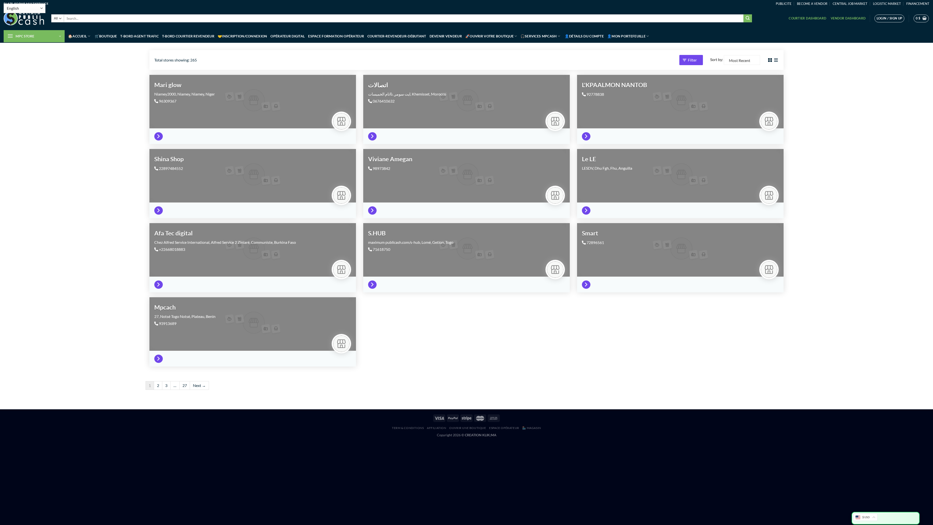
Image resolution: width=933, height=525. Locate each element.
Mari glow (167, 84)
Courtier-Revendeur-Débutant (396, 36)
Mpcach (165, 307)
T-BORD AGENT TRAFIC (139, 36)
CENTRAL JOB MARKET (850, 4)
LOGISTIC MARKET (887, 4)
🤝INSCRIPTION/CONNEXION (242, 36)
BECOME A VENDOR (812, 4)
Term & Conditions (408, 428)
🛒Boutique (106, 36)
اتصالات (378, 84)
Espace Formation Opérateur (336, 36)
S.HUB (377, 233)
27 (184, 385)
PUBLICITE (784, 4)
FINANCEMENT (917, 4)
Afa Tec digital (173, 233)
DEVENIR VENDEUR (446, 36)
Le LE (589, 159)
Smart (590, 233)
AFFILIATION (436, 428)
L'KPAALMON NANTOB (614, 84)
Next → (199, 385)
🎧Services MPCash (538, 36)
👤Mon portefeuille (626, 36)
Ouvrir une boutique (467, 428)
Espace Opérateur (504, 428)
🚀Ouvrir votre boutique (489, 36)
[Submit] (747, 18)
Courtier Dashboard (807, 18)
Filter (692, 60)
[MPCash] (24, 18)
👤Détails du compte (584, 36)
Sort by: (716, 59)
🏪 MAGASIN (531, 428)
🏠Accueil (77, 36)
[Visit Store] (159, 135)
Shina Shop (169, 159)
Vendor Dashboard (848, 18)
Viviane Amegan (390, 159)
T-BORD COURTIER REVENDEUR (188, 36)
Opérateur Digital (287, 36)
